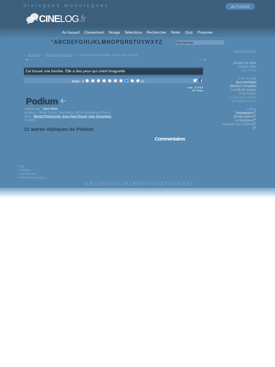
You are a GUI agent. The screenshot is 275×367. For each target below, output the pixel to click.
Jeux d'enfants (246, 82)
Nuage (114, 32)
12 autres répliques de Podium (59, 129)
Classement (94, 32)
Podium (43, 101)
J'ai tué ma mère (244, 63)
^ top (20, 166)
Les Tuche (248, 70)
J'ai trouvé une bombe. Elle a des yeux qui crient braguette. (75, 71)
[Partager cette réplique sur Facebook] (201, 81)
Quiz (189, 32)
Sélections (133, 32)
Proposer (205, 32)
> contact (24, 170)
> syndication (27, 174)
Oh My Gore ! (242, 116)
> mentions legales (31, 177)
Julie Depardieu (99, 116)
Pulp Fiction (247, 93)
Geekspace (244, 113)
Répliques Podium (59, 55)
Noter (175, 32)
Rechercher (157, 32)
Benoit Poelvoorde (47, 116)
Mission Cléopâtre (243, 86)
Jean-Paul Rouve (74, 116)
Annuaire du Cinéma (237, 124)
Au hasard (70, 32)
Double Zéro (247, 67)
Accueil (33, 55)
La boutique (243, 120)
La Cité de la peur (243, 90)
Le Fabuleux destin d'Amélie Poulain (242, 99)
